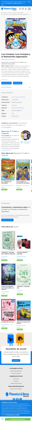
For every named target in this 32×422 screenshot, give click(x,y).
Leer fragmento (6, 83)
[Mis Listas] (22, 9)
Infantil (3, 187)
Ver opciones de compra (17, 419)
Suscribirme (16, 360)
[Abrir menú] (29, 9)
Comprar (4, 189)
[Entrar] (25, 9)
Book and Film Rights (16, 388)
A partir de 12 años (20, 97)
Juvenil (13, 97)
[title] (17, 394)
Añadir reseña (17, 83)
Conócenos (16, 378)
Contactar (16, 381)
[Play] (13, 265)
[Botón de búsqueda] (20, 9)
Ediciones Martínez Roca (18, 108)
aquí (2, 4)
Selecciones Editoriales (16, 371)
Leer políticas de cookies (13, 414)
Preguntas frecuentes (16, 383)
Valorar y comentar (7, 220)
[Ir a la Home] (1, 12)
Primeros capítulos (16, 373)
